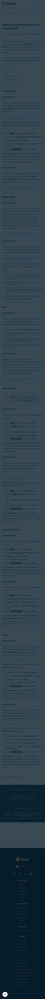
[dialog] (22, 499)
